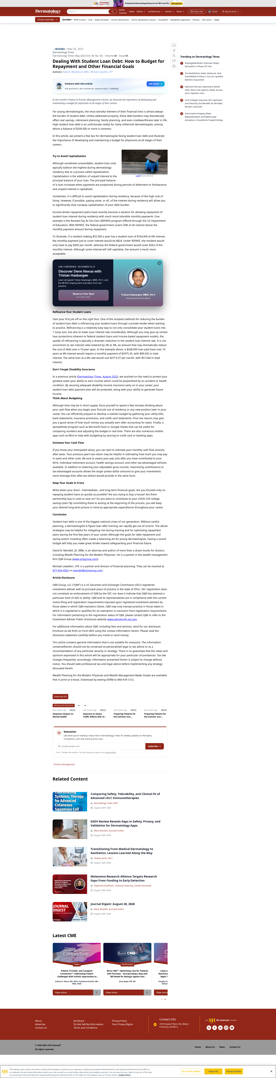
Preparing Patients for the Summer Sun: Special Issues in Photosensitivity (155, 715)
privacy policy (110, 752)
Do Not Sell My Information (88, 1024)
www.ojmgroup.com (85, 559)
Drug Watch (163, 20)
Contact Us (41, 1027)
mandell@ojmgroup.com (87, 570)
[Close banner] (272, 4)
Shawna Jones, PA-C (103, 858)
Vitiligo (216, 20)
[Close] (271, 1071)
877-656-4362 (61, 570)
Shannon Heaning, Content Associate (133, 885)
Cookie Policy (124, 1075)
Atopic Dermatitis (102, 20)
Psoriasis (196, 20)
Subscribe (153, 746)
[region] (138, 1071)
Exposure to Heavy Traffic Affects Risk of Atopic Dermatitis (93, 715)
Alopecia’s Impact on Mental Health (63, 715)
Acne (90, 20)
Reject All (213, 1071)
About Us (210, 1047)
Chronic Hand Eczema (120, 20)
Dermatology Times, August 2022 (97, 376)
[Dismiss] (159, 263)
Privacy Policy (119, 1020)
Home (198, 1047)
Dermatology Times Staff (106, 803)
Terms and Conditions (85, 1027)
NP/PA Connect (123, 11)
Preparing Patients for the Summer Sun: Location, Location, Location (125, 715)
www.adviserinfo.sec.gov (122, 619)
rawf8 (138, 176)
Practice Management (64, 764)
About (38, 1020)
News (131, 11)
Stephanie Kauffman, (104, 885)
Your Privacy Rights (122, 1024)
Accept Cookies (234, 1071)
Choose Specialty (45, 19)
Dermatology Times (63, 52)
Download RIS (60, 696)
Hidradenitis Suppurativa (180, 20)
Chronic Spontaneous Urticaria (143, 20)
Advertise (40, 1024)
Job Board (79, 1020)
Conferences (154, 11)
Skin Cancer (207, 20)
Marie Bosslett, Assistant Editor (109, 830)
